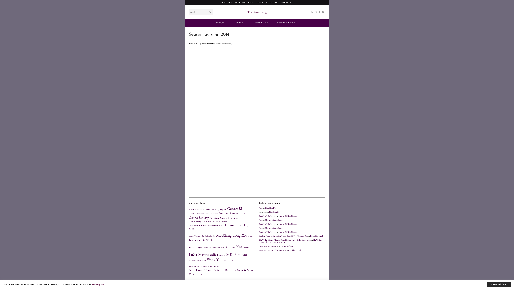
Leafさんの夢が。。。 (267, 216)
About (251, 2)
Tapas (192, 274)
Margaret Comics (207, 266)
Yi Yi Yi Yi (208, 240)
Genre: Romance (229, 218)
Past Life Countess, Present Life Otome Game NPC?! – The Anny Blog (283, 236)
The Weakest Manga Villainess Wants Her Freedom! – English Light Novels (285, 240)
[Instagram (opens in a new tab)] (316, 12)
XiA (239, 246)
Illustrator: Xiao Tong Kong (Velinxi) (216, 221)
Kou (210, 247)
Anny (261, 208)
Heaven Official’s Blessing (288, 216)
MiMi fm (216, 266)
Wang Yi (213, 259)
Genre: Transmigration (197, 221)
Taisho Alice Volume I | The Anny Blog (272, 250)
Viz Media (199, 275)
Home (224, 2)
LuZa (193, 254)
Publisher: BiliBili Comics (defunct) (206, 225)
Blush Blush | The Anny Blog (268, 246)
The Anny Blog (257, 12)
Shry (228, 247)
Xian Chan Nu (270, 208)
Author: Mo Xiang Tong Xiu (215, 209)
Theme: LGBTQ (236, 225)
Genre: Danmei (229, 213)
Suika (233, 247)
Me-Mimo (222, 255)
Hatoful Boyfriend (316, 236)
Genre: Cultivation (211, 213)
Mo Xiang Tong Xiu (231, 235)
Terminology (286, 2)
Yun (232, 260)
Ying (228, 260)
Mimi (222, 247)
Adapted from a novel (196, 209)
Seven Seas (245, 269)
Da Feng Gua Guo (210, 236)
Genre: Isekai (214, 218)
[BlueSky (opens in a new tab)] (323, 12)
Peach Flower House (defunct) (206, 270)
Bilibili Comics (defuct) (195, 266)
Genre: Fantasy (199, 217)
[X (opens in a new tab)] (312, 12)
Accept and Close (498, 284)
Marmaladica (208, 254)
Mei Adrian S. (216, 247)
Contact (274, 2)
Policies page (98, 284)
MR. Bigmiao (236, 254)
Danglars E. (200, 247)
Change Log (240, 2)
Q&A (267, 2)
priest (250, 235)
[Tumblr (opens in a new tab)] (319, 12)
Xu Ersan (223, 260)
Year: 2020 (191, 229)
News (230, 2)
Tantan (204, 260)
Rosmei (230, 269)
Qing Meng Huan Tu (195, 260)
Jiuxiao (206, 247)
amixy (192, 247)
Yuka (246, 247)
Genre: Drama (243, 214)
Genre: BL (235, 208)
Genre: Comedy (196, 213)
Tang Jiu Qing (195, 240)
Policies (259, 2)
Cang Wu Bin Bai (196, 235)
